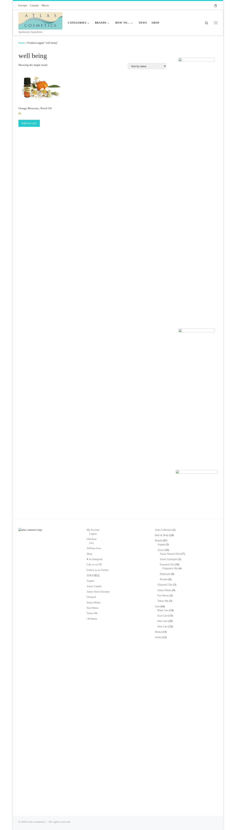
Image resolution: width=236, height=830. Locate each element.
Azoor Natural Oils (170, 553)
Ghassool (91, 597)
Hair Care (162, 621)
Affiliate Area (94, 548)
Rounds (164, 579)
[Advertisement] (197, 262)
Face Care (162, 615)
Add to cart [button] (29, 123)
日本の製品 (93, 575)
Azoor (160, 550)
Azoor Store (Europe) (98, 591)
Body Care (163, 610)
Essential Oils (167, 564)
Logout (93, 533)
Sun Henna (92, 608)
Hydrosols (165, 574)
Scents (158, 637)
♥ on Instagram (95, 559)
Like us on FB (94, 564)
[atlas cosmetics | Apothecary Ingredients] (40, 20)
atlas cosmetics (37, 821)
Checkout (91, 539)
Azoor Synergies (168, 559)
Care (157, 606)
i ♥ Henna (92, 618)
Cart (91, 543)
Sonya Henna (93, 602)
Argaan (90, 580)
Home (21, 42)
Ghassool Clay (164, 584)
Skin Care (162, 626)
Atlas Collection (163, 529)
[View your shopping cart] (215, 5)
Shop (89, 553)
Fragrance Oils (170, 568)
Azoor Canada (94, 586)
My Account (93, 529)
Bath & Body (162, 535)
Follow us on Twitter (98, 570)
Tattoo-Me (92, 613)
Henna (158, 632)
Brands (158, 540)
